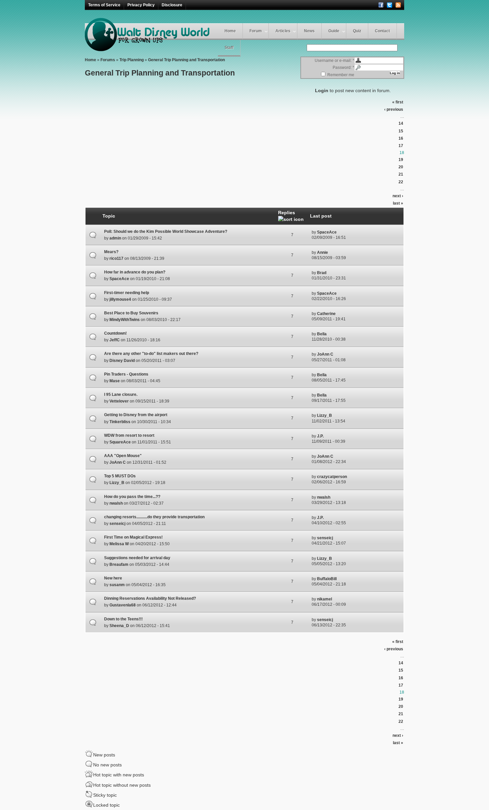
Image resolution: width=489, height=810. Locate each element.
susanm (117, 585)
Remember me (340, 75)
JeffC (114, 340)
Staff (229, 47)
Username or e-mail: (334, 60)
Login (321, 90)
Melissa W (119, 544)
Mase (114, 381)
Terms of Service (104, 5)
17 (401, 146)
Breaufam (118, 565)
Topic (108, 216)
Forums (107, 60)
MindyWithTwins (124, 320)
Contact (382, 31)
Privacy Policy (141, 5)
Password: (343, 67)
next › (398, 196)
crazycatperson (332, 477)
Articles (282, 31)
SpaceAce (327, 232)
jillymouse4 (120, 299)
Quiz (357, 31)
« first (397, 102)
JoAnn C (325, 354)
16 (401, 138)
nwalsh (116, 503)
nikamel (324, 599)
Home (230, 31)
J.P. (320, 436)
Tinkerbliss (119, 422)
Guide (333, 31)
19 (401, 160)
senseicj (117, 524)
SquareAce (120, 442)
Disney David (122, 361)
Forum (255, 31)
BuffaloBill (327, 579)
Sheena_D (119, 626)
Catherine (326, 314)
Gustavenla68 (122, 605)
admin (115, 238)
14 (401, 123)
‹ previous (393, 109)
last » (398, 203)
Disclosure (172, 5)
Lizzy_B (324, 415)
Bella (322, 334)
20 (401, 167)
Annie (322, 252)
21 (401, 174)
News (309, 31)
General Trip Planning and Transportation (186, 60)
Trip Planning (131, 60)
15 (401, 131)
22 (401, 182)
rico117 (116, 258)
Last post (321, 216)
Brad (321, 273)
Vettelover (119, 401)
